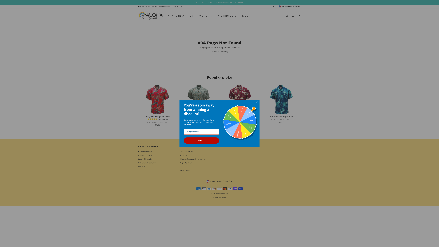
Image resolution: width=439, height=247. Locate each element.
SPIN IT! (201, 140)
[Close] (257, 102)
